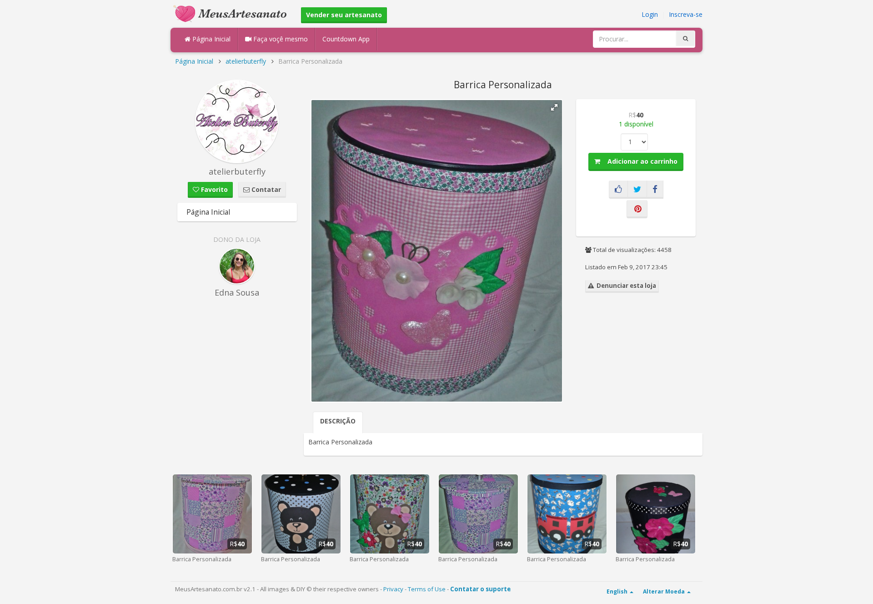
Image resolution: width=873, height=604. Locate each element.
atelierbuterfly (246, 61)
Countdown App (346, 39)
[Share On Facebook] (655, 190)
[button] (554, 107)
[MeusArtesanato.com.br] (232, 13)
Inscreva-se (685, 14)
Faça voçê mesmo (279, 39)
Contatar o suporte (480, 589)
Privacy (393, 589)
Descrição (338, 421)
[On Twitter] (637, 190)
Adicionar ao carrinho (638, 161)
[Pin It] (637, 209)
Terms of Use (427, 589)
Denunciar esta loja (625, 286)
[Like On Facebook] (618, 190)
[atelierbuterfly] (237, 121)
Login (650, 14)
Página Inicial (211, 39)
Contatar (265, 189)
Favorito (213, 189)
